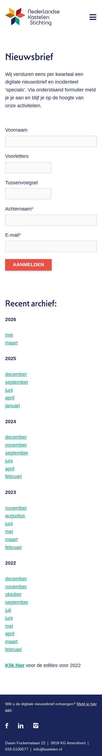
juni (9, 390)
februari (13, 476)
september (16, 382)
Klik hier (14, 665)
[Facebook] (6, 726)
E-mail (13, 235)
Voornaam (16, 130)
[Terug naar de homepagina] (32, 18)
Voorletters (17, 156)
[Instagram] (35, 726)
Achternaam (19, 209)
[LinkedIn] (20, 726)
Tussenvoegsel (21, 182)
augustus (15, 515)
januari (12, 405)
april (9, 398)
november (16, 445)
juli (8, 610)
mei (9, 335)
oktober (13, 594)
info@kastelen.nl (47, 749)
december (16, 374)
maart (11, 343)
